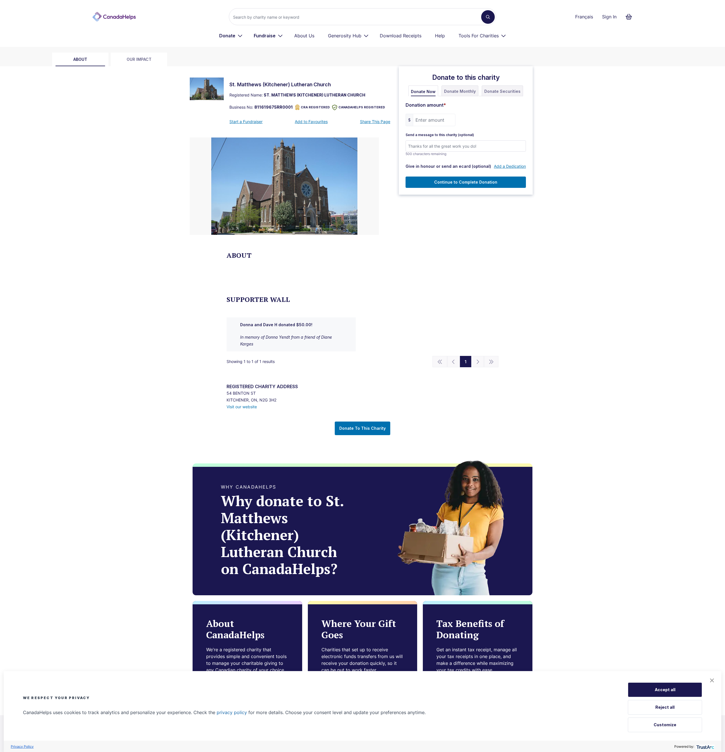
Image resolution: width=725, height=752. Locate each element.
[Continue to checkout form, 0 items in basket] (630, 17)
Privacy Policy (22, 746)
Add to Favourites (311, 121)
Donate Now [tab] (423, 91)
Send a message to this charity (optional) (440, 135)
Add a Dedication (510, 166)
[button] (712, 680)
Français (584, 17)
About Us (304, 35)
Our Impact (139, 59)
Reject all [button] (665, 707)
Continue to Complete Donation (465, 182)
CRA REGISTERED (315, 107)
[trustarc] (704, 746)
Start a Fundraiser (246, 121)
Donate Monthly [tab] (460, 91)
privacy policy (232, 712)
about (80, 59)
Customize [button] (665, 724)
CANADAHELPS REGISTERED (361, 107)
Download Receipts (400, 35)
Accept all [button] (665, 689)
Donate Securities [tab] (502, 91)
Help (440, 35)
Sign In (609, 17)
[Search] (488, 17)
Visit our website (242, 406)
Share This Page (375, 121)
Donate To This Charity (362, 428)
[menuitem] (231, 35)
